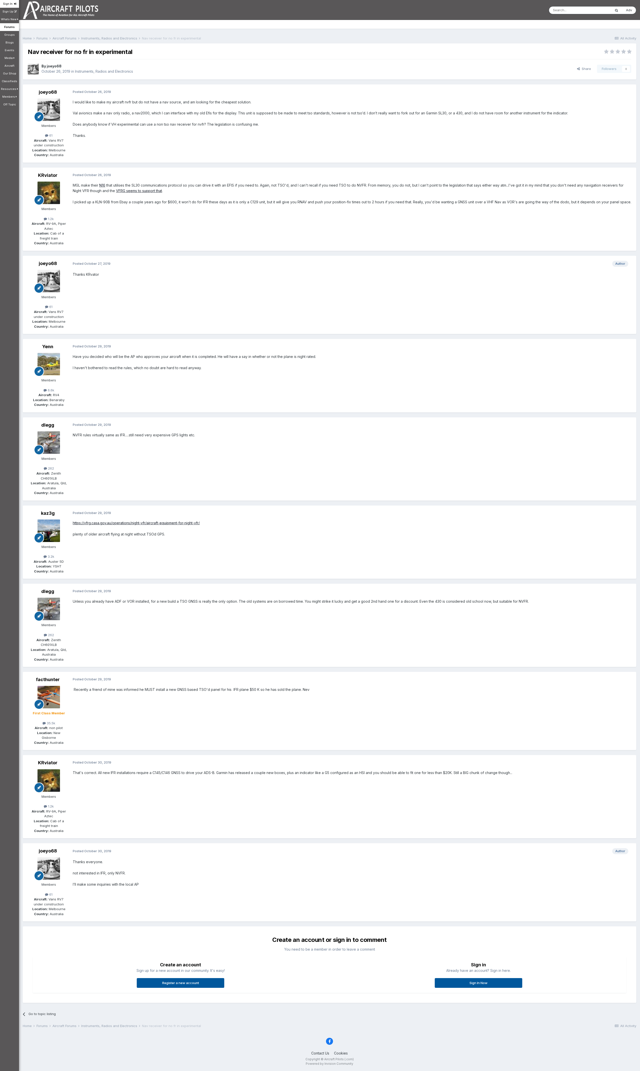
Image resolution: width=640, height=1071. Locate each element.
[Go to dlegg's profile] (49, 442)
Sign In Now (479, 983)
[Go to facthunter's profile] (49, 697)
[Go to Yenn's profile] (49, 364)
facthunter (48, 679)
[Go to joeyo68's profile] (33, 68)
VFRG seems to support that (139, 191)
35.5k (50, 723)
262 (50, 468)
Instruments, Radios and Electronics (104, 71)
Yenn (47, 346)
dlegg (47, 425)
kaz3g (48, 513)
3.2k (50, 556)
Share (585, 69)
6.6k (50, 390)
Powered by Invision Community (329, 1064)
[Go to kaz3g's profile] (49, 531)
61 (50, 135)
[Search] (616, 10)
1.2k (50, 219)
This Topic (596, 10)
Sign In (8, 3)
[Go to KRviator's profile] (49, 193)
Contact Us (320, 1053)
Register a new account (180, 983)
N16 (102, 185)
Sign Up (8, 11)
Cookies (341, 1053)
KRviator (48, 175)
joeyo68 (54, 66)
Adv (629, 10)
